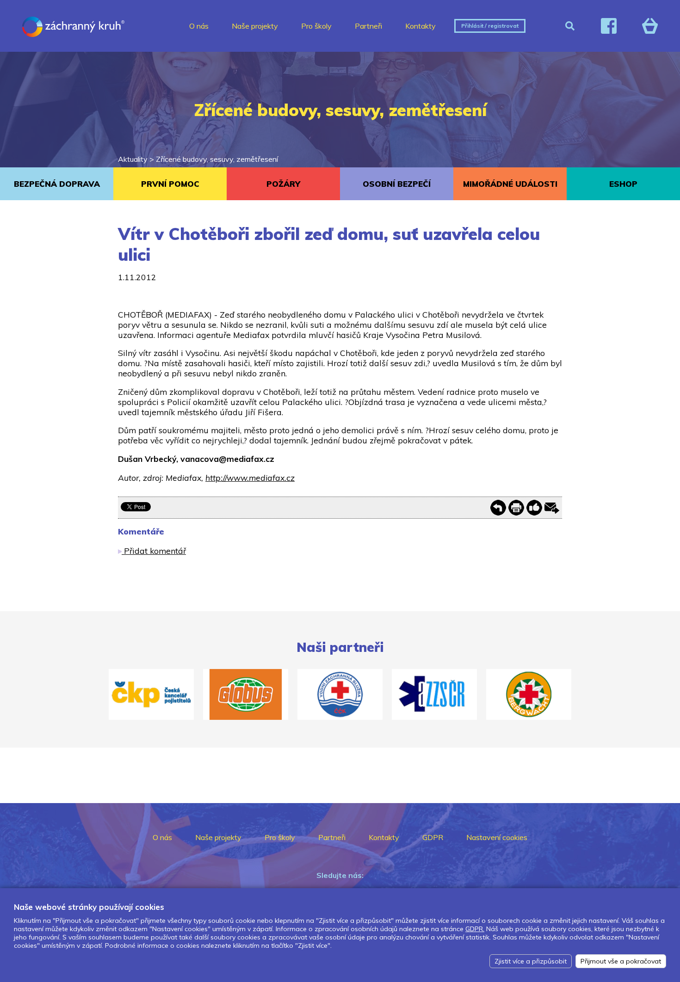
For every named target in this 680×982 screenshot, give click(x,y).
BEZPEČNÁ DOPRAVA (57, 184)
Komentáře (141, 531)
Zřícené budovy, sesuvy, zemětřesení (217, 159)
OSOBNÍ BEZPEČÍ (397, 184)
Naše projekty (255, 26)
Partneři (368, 26)
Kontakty (420, 26)
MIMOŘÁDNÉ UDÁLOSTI (510, 184)
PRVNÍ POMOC (170, 184)
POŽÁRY (283, 184)
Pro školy (316, 26)
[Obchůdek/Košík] (650, 26)
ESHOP (623, 184)
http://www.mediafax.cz (250, 478)
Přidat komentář (154, 551)
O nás (199, 26)
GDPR (432, 837)
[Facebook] (609, 26)
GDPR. (474, 929)
